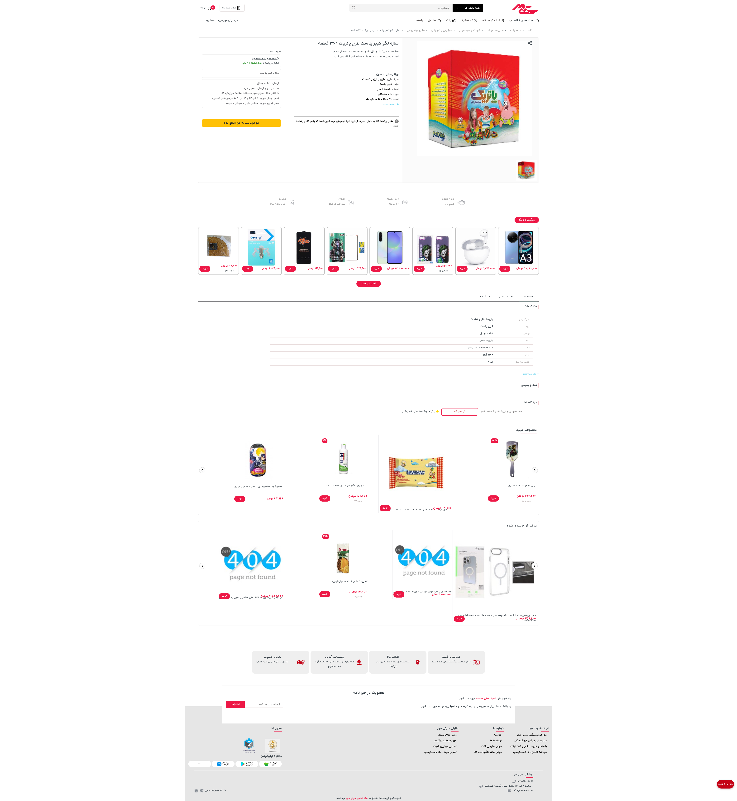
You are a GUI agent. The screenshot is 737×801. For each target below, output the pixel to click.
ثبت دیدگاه (459, 411)
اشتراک (235, 704)
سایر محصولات (495, 30)
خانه (530, 30)
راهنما (419, 20)
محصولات (515, 30)
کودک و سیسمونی (469, 30)
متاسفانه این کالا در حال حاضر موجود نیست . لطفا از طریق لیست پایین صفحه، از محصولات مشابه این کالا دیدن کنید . (365, 54)
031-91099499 (525, 781)
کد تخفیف (467, 20)
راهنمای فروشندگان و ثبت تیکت (528, 746)
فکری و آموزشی (416, 30)
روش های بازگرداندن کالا (488, 752)
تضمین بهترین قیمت (445, 746)
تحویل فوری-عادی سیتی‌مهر (440, 752)
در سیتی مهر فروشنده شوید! (221, 20)
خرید (504, 268)
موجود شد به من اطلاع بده (241, 123)
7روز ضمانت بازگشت (445, 741)
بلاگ (448, 20)
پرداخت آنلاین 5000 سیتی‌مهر (530, 752)
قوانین (498, 735)
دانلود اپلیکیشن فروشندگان (530, 741)
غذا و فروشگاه (491, 20)
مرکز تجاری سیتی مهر (356, 798)
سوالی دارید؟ (725, 784)
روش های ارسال (447, 735)
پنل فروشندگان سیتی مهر (532, 735)
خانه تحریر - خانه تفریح (264, 58)
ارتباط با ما (496, 741)
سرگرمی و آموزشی (441, 30)
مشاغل (432, 20)
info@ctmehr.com (523, 791)
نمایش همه (368, 283)
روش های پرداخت (491, 746)
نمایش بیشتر (389, 104)
